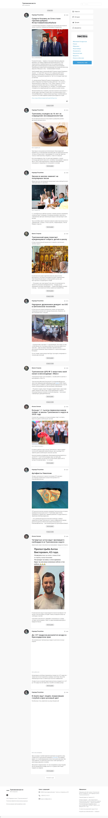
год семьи (35, 98)
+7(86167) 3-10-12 (45, 795)
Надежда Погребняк (37, 15)
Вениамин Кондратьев (80, 41)
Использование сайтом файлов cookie (16, 804)
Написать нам (82, 63)
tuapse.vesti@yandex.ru (46, 799)
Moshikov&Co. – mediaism (93, 811)
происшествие (78, 53)
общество (54, 98)
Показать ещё (50, 777)
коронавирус (77, 48)
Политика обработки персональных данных (17, 801)
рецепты (76, 55)
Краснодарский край (44, 98)
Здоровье (76, 46)
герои (75, 44)
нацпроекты (77, 51)
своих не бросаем (79, 58)
